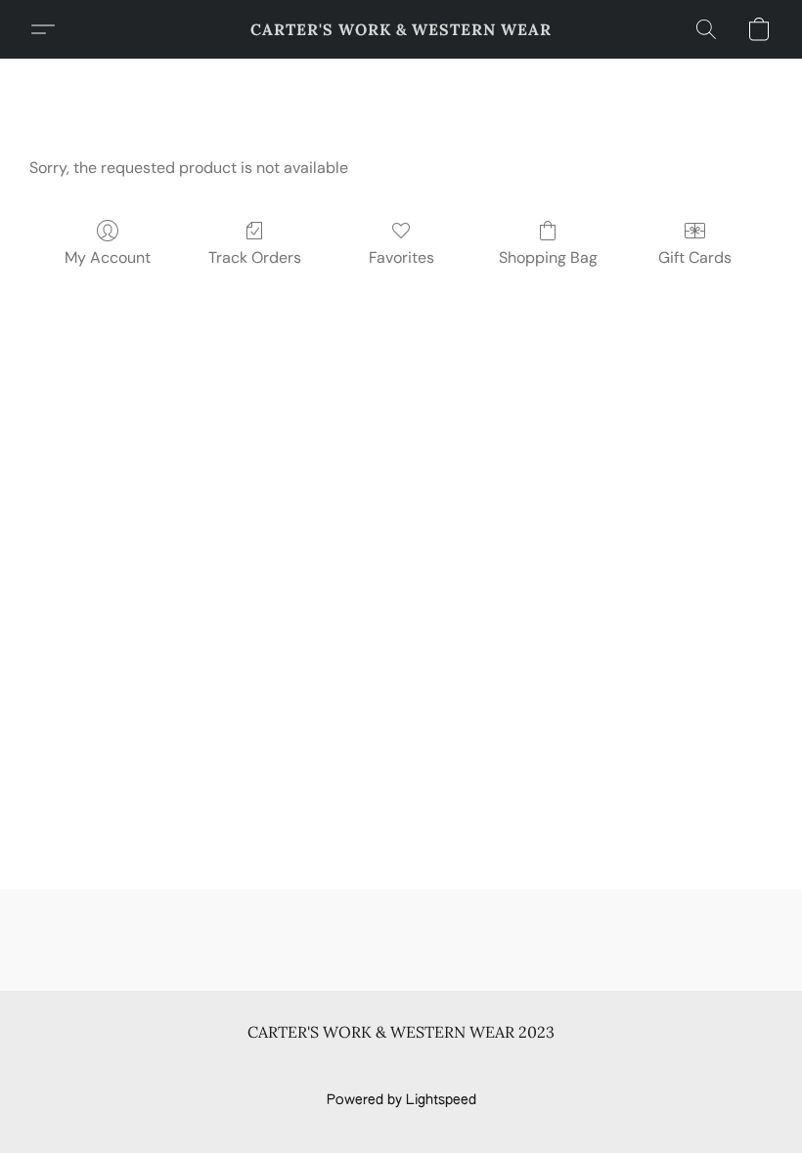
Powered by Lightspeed (401, 1100)
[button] (401, 29)
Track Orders (254, 257)
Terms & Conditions (116, 1067)
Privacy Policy (243, 1067)
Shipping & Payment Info (383, 1067)
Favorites (401, 257)
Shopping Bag (548, 257)
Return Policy (522, 1067)
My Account (108, 257)
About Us (614, 1067)
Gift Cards (695, 257)
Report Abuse (706, 1067)
